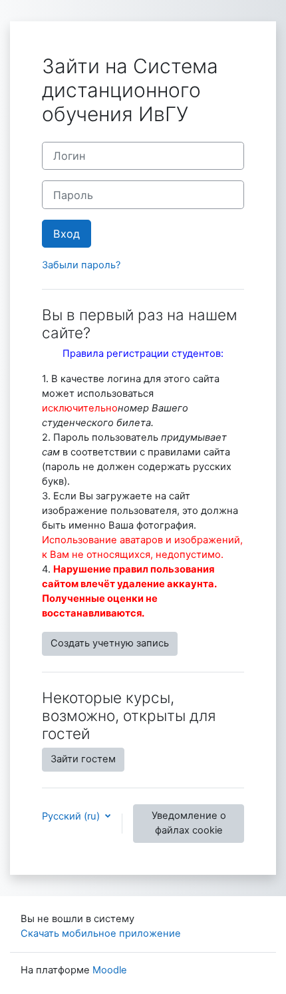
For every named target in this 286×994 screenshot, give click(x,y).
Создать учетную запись (110, 643)
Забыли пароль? (81, 265)
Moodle (109, 970)
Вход (66, 233)
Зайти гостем (83, 759)
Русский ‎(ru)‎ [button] (72, 816)
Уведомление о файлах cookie (189, 823)
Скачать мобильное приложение (101, 933)
